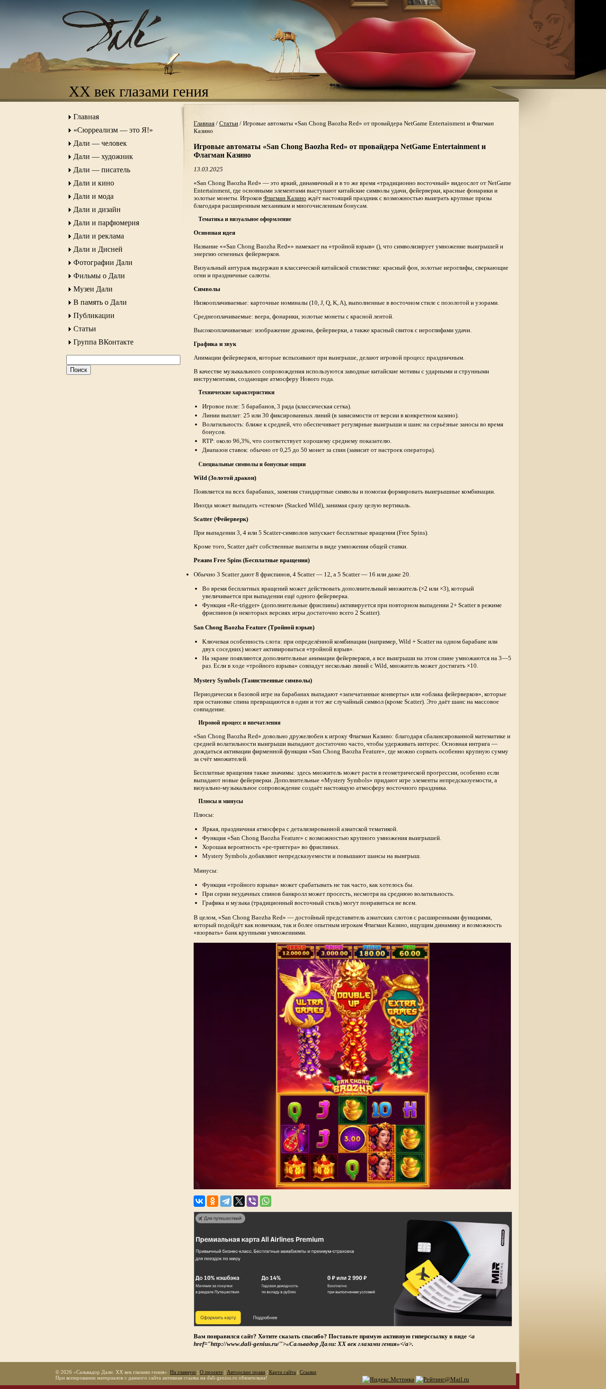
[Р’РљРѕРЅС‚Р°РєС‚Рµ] (199, 1201)
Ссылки (308, 1372)
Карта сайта (282, 1372)
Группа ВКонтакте (103, 342)
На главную (183, 1372)
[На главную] (125, 59)
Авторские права (246, 1372)
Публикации (94, 315)
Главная (86, 117)
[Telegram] (226, 1201)
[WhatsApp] (265, 1201)
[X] (239, 1201)
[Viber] (252, 1201)
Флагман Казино (284, 198)
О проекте (211, 1372)
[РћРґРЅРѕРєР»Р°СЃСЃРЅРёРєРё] (212, 1201)
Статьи (84, 329)
